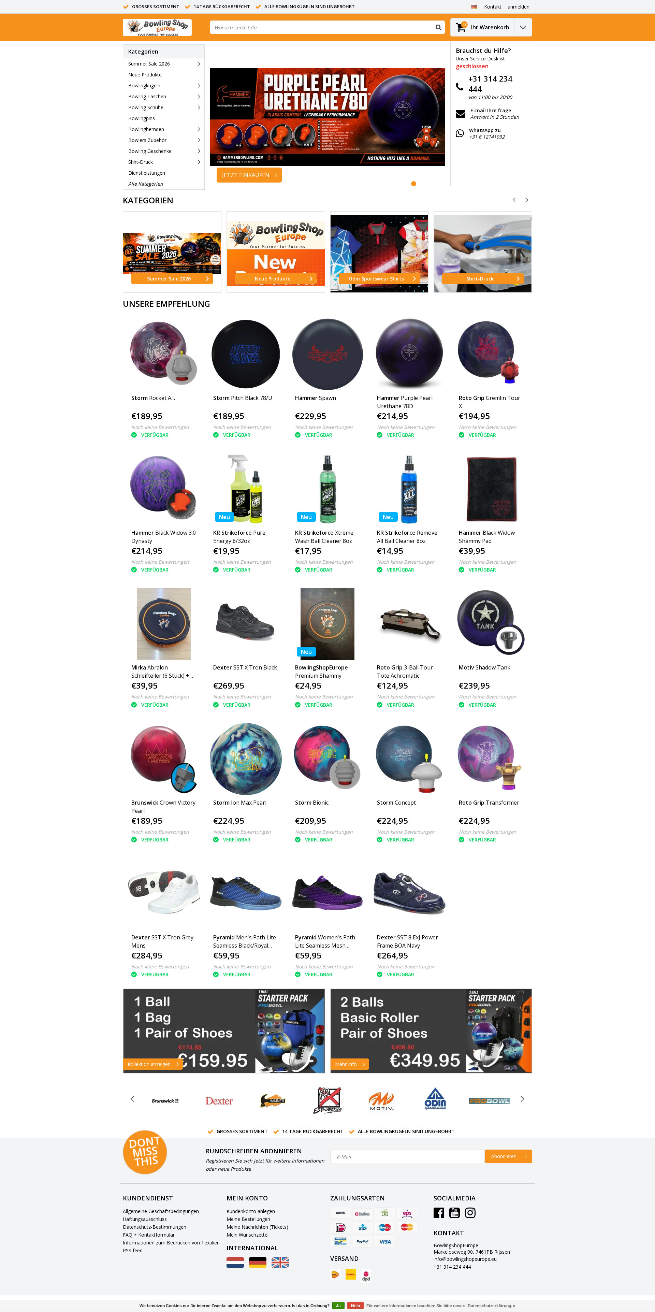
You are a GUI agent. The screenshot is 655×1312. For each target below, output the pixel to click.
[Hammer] (273, 1100)
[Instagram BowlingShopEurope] (470, 1215)
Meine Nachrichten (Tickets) (257, 1227)
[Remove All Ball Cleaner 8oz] (410, 489)
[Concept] (410, 759)
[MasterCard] (407, 1227)
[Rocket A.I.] (164, 354)
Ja (338, 1305)
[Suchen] (438, 27)
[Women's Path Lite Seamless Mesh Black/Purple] (328, 894)
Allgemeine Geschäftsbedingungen (161, 1211)
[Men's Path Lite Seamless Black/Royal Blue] (246, 894)
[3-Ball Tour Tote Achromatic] (410, 624)
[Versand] (335, 1274)
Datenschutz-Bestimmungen (154, 1227)
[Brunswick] (165, 1100)
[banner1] (224, 1031)
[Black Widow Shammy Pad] (491, 489)
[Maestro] (385, 1227)
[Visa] (385, 1241)
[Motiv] (381, 1100)
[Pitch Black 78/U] (246, 354)
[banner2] (431, 1031)
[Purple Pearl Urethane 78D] (410, 354)
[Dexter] (219, 1100)
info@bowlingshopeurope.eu (465, 1259)
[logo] (157, 27)
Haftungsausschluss (145, 1219)
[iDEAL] (340, 1227)
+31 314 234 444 (452, 1267)
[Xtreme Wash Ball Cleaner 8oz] (328, 489)
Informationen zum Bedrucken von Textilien (171, 1242)
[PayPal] (362, 1241)
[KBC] (362, 1227)
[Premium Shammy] (328, 624)
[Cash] (385, 1213)
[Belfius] (362, 1213)
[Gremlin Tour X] (491, 354)
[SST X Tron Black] (246, 624)
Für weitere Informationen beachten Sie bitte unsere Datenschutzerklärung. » (440, 1305)
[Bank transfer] (340, 1213)
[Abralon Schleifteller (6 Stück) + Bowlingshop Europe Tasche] (164, 624)
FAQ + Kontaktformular (149, 1234)
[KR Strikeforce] (327, 1100)
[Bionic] (328, 759)
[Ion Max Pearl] (246, 759)
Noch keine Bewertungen (160, 427)
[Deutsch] (474, 6)
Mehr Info (346, 1064)
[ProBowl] (489, 1100)
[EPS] (407, 1213)
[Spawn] (328, 354)
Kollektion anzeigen (149, 1064)
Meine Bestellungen (248, 1219)
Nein (355, 1305)
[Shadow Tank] (491, 624)
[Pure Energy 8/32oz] (246, 489)
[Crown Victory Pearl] (164, 759)
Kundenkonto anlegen (251, 1211)
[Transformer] (491, 759)
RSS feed (133, 1250)
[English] (280, 1266)
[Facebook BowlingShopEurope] (439, 1215)
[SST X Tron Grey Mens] (164, 894)
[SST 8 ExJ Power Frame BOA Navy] (410, 894)
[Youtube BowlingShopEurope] (454, 1215)
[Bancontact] (340, 1241)
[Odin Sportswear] (435, 1100)
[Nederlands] (235, 1266)
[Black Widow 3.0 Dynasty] (164, 489)
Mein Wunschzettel (247, 1234)
